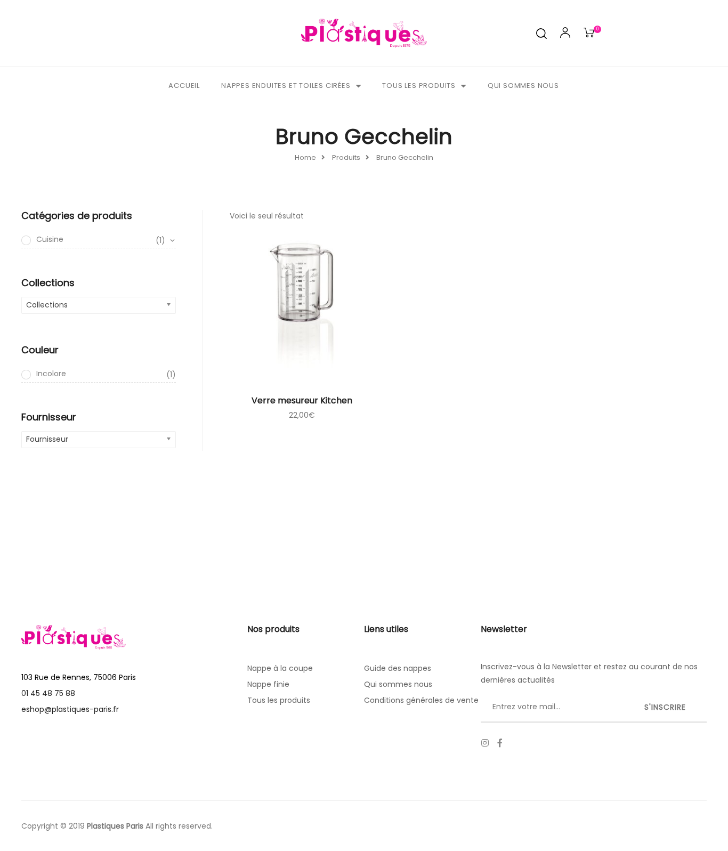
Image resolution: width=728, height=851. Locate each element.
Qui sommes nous (523, 85)
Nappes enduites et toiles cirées (286, 85)
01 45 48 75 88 (48, 693)
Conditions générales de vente (421, 700)
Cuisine (100, 240)
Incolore (106, 374)
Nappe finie (268, 684)
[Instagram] (485, 743)
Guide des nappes (397, 668)
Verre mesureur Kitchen (302, 400)
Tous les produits (419, 85)
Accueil (184, 85)
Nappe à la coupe (280, 668)
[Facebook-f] (500, 743)
